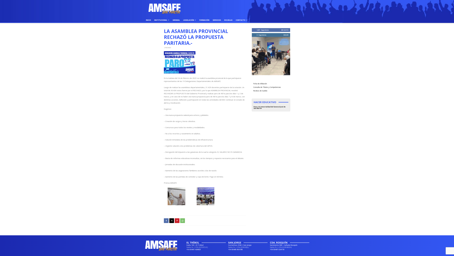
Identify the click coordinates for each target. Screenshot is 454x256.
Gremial (176, 20)
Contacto (240, 20)
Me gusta (284, 30)
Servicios (217, 20)
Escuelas (228, 20)
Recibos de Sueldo (260, 91)
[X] (171, 220)
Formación (204, 20)
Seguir (285, 35)
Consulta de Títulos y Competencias (267, 87)
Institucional (160, 20)
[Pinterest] (177, 220)
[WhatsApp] (182, 220)
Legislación (188, 20)
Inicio (148, 20)
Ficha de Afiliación (260, 83)
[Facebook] (166, 220)
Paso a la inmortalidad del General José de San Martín (270, 107)
